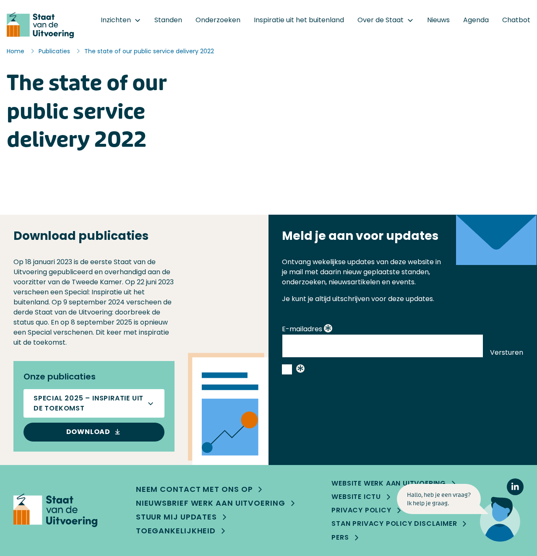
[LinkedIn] (515, 486)
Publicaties (54, 51)
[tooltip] (328, 329)
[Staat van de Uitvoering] (55, 510)
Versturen (506, 352)
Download (88, 431)
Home (15, 51)
